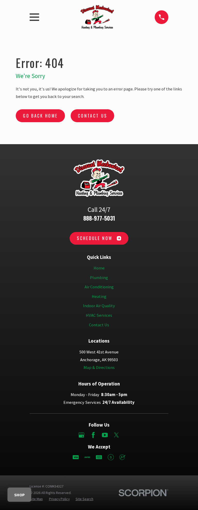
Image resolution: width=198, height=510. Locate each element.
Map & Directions (99, 367)
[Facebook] (93, 435)
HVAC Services (99, 315)
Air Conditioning (99, 287)
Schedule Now (94, 238)
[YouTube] (105, 435)
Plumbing (99, 277)
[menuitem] (36, 499)
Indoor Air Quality (99, 305)
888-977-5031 (99, 218)
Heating (99, 296)
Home (99, 268)
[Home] (97, 17)
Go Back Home (40, 115)
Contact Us (92, 115)
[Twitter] (116, 435)
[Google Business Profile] (81, 435)
